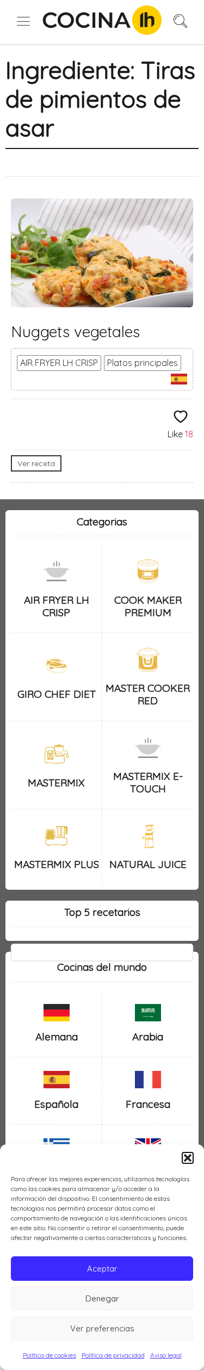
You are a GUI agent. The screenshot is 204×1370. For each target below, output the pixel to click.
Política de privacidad (113, 1355)
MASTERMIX (56, 782)
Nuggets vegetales (75, 331)
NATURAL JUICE (148, 864)
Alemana (56, 1036)
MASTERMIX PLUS (56, 864)
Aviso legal (166, 1355)
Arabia (147, 1036)
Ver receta (36, 463)
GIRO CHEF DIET (56, 694)
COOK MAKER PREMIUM (148, 606)
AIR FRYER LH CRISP (59, 362)
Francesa (148, 1104)
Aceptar (102, 1268)
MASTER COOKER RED (148, 694)
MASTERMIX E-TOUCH (148, 782)
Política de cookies (49, 1355)
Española (56, 1104)
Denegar (102, 1298)
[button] (187, 1157)
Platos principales (142, 362)
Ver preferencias (102, 1328)
